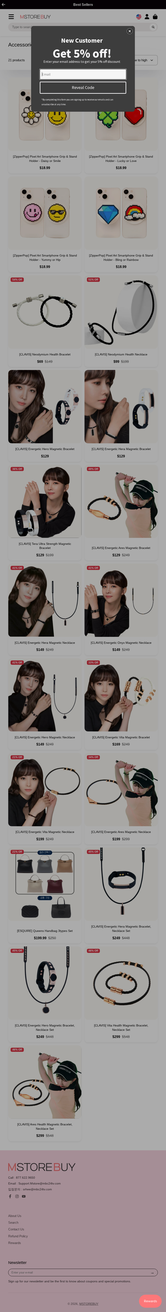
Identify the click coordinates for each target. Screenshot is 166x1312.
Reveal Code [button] (83, 87)
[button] (129, 31)
